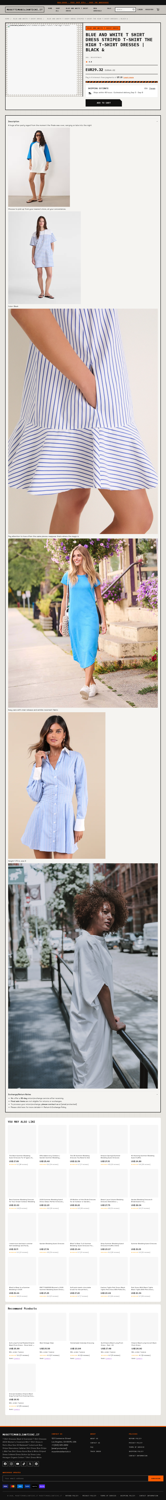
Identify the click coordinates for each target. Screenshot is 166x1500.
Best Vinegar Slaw (47, 1343)
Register (149, 9)
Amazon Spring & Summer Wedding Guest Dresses (110, 1157)
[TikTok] (23, 1463)
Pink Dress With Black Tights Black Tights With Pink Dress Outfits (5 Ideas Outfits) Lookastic (142, 1288)
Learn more (128, 77)
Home (50, 8)
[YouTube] (17, 1463)
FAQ (91, 1447)
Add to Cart (104, 103)
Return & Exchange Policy (55, 1107)
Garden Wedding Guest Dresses (52, 1244)
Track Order (95, 1451)
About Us (94, 1438)
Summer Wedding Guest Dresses (144, 1244)
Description (13, 121)
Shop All (58, 9)
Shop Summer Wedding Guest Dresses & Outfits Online (112, 1245)
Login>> (17, 1358)
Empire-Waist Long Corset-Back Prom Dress (144, 1344)
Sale (109, 8)
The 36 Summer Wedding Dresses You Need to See (80, 1157)
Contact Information (138, 1456)
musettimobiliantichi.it (25, 9)
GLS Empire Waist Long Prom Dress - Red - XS (112, 1344)
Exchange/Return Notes (19, 1094)
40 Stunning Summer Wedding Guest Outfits (142, 1157)
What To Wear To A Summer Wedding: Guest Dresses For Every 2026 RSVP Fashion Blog (82, 1245)
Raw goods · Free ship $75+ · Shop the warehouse (83, 2)
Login (140, 9)
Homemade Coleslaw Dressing (82, 1343)
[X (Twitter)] (30, 1463)
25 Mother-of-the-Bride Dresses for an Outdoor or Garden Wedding (83, 1201)
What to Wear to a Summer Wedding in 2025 (19, 1288)
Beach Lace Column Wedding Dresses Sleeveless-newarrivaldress (112, 1201)
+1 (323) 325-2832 (60, 1445)
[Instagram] (11, 1463)
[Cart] (158, 10)
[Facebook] (5, 1463)
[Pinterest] (36, 1463)
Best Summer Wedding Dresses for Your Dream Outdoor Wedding (22, 1201)
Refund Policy (135, 1438)
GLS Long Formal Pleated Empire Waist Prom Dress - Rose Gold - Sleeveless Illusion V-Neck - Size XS (21, 1344)
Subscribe (156, 1478)
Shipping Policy (136, 1451)
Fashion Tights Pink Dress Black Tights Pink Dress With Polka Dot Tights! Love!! (113, 1288)
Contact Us (95, 1443)
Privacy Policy (136, 1443)
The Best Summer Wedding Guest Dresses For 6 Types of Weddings (20, 1157)
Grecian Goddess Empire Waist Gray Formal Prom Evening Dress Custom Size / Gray (21, 1395)
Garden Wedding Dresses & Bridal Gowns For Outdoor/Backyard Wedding (142, 1201)
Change (152, 88)
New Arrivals (98, 9)
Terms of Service (136, 1447)
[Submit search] (134, 9)
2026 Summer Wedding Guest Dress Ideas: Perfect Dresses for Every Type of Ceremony (51, 1201)
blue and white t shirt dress (77, 9)
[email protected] (69, 1104)
